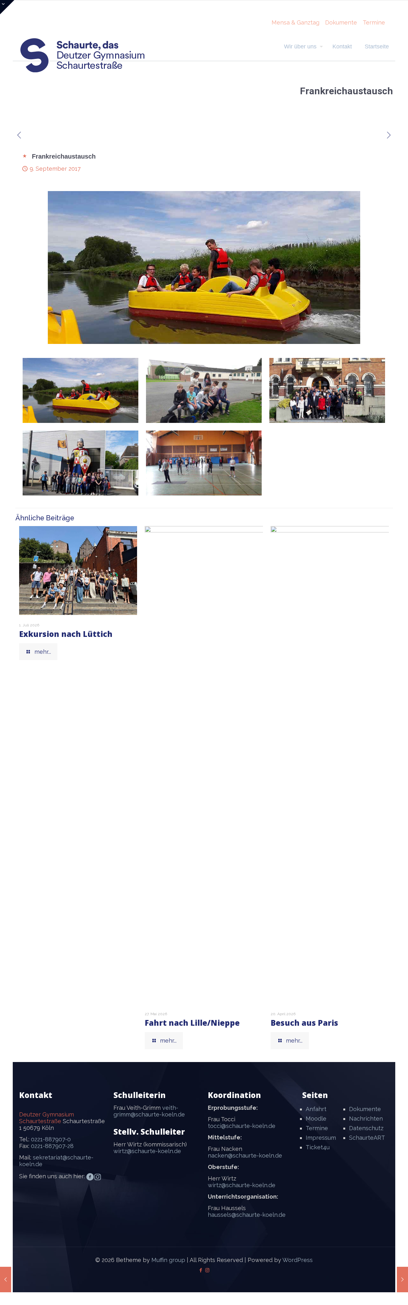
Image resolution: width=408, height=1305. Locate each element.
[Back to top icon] (377, 1292)
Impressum (321, 1137)
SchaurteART (367, 1137)
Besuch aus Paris (304, 1022)
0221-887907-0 (51, 1139)
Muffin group (168, 1260)
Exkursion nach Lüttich (66, 634)
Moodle (316, 1118)
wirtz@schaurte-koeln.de (147, 1151)
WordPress (297, 1260)
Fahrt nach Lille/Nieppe (192, 1022)
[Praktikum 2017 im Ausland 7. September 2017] (5, 1279)
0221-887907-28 (52, 1146)
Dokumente (341, 22)
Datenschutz (366, 1128)
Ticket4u (318, 1147)
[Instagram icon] (207, 1270)
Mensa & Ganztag (295, 22)
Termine (374, 22)
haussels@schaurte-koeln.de (247, 1214)
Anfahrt (316, 1109)
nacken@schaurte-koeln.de (245, 1155)
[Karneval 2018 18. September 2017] (402, 1279)
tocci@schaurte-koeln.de (241, 1126)
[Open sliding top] (7, 7)
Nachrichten (366, 1118)
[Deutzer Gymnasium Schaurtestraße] (83, 55)
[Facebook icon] (200, 1270)
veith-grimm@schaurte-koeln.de (149, 1111)
